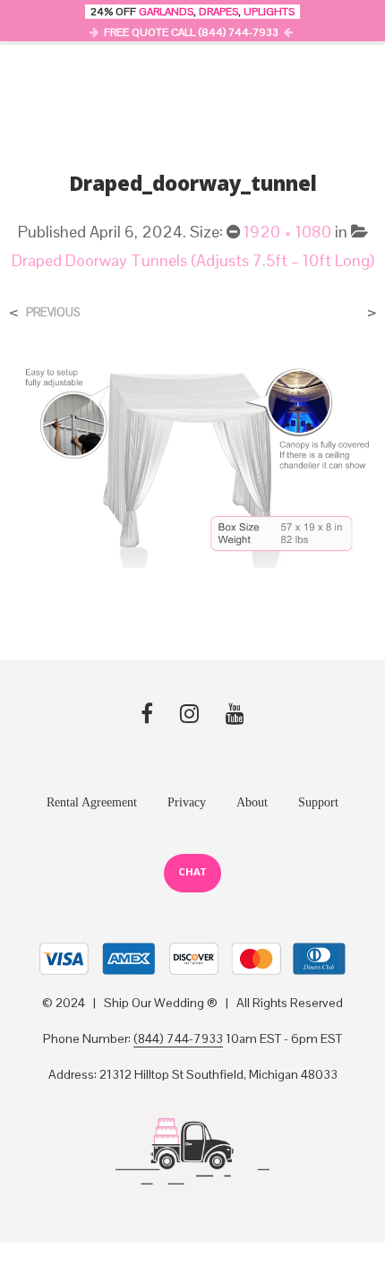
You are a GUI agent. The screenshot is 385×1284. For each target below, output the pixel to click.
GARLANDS (166, 11)
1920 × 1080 (287, 231)
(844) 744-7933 (178, 1039)
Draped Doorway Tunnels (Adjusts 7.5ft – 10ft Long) (193, 260)
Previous (53, 312)
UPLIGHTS (269, 11)
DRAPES (218, 11)
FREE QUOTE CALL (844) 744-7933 (191, 32)
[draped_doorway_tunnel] (192, 463)
